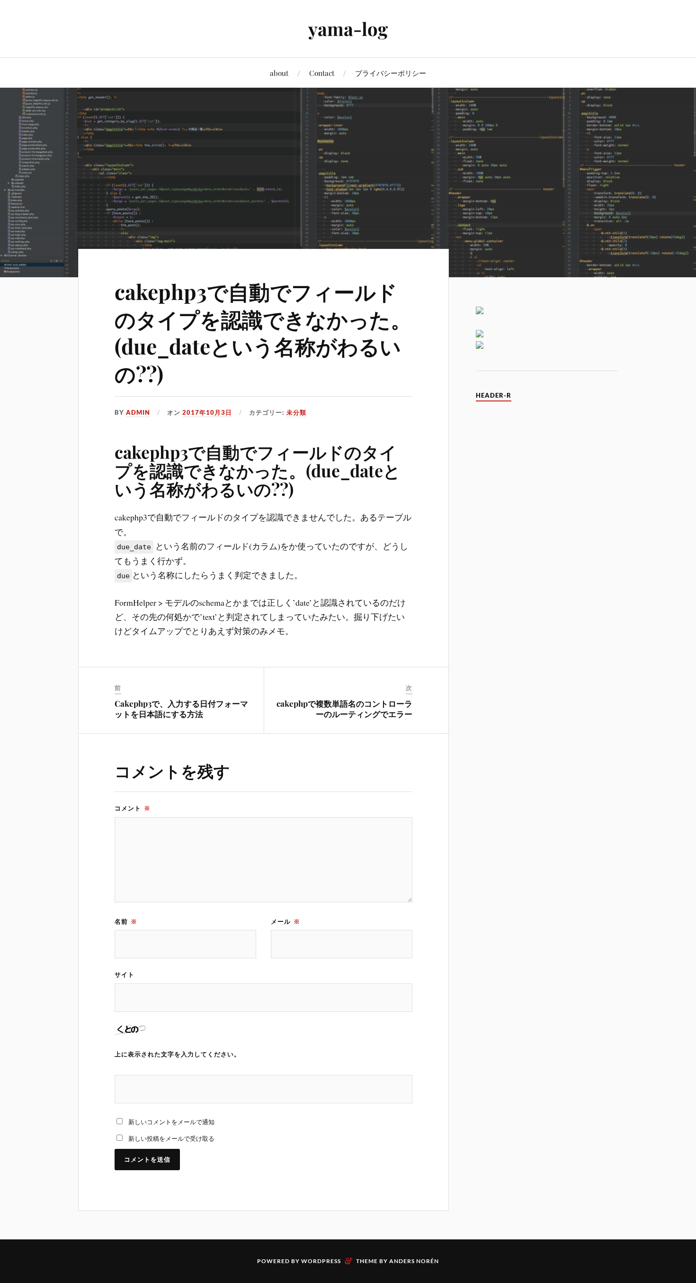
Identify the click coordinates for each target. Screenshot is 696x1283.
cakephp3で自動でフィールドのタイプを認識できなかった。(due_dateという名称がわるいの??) (263, 332)
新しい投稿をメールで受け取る (171, 1138)
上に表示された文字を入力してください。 (178, 1054)
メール (285, 921)
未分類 (296, 412)
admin (138, 412)
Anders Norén (414, 1261)
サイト (124, 974)
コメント (133, 808)
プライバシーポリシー (390, 73)
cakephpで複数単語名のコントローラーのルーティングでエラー (344, 708)
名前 (126, 921)
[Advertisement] (547, 553)
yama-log (348, 29)
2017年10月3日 (207, 412)
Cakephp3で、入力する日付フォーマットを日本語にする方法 (181, 708)
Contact (321, 73)
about (279, 73)
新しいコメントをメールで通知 (171, 1122)
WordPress (321, 1261)
